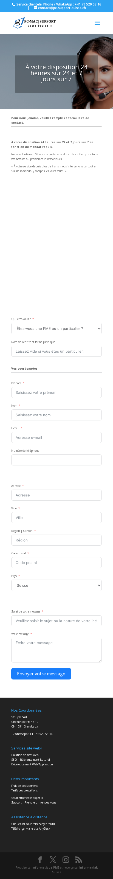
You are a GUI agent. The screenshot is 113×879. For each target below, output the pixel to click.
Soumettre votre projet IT (27, 798)
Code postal (18, 553)
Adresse (16, 486)
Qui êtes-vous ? (21, 319)
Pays (14, 576)
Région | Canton (22, 531)
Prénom (16, 383)
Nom (14, 406)
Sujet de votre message (25, 611)
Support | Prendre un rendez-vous (33, 802)
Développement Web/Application (32, 764)
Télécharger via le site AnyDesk (30, 828)
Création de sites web (24, 755)
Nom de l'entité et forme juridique (33, 342)
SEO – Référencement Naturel (30, 760)
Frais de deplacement (24, 786)
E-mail (15, 428)
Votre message (20, 634)
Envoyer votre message (41, 674)
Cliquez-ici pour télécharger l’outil (33, 824)
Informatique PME (46, 867)
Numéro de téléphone (25, 451)
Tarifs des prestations (24, 790)
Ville (14, 508)
